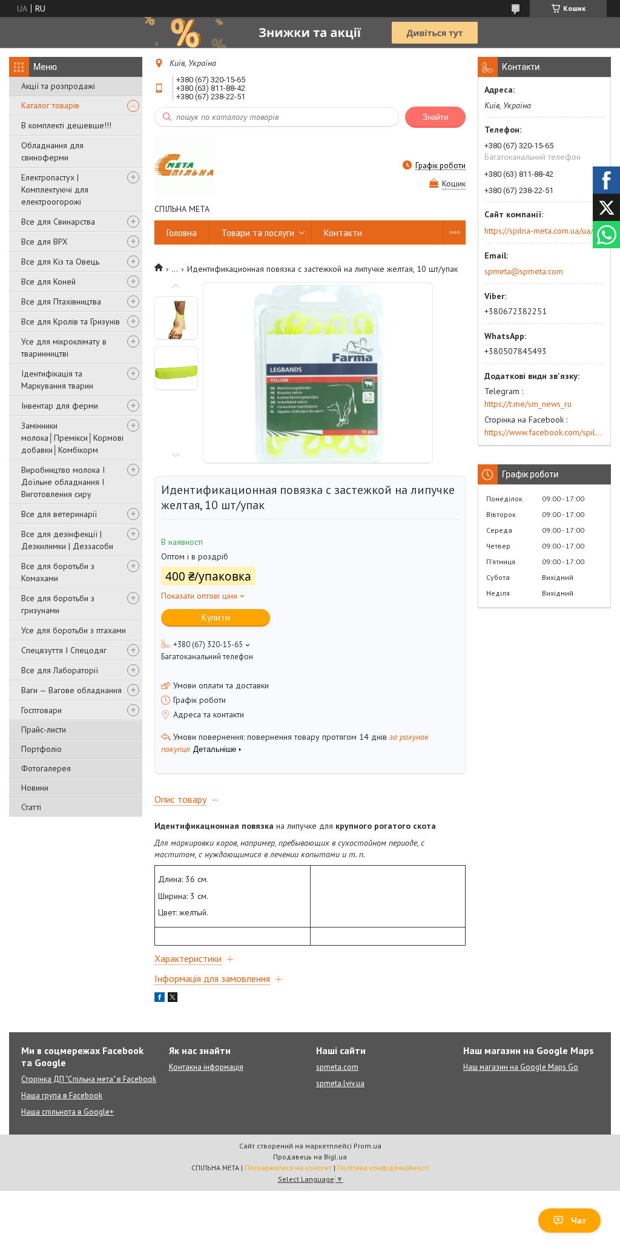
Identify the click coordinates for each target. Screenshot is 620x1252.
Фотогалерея (46, 768)
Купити (216, 617)
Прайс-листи (43, 729)
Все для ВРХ (44, 241)
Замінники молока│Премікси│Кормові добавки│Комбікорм (72, 437)
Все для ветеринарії (59, 514)
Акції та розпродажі (58, 86)
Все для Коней (48, 281)
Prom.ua (367, 1145)
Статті (31, 807)
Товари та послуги (258, 232)
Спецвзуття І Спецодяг (64, 650)
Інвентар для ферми (59, 405)
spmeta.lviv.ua (340, 1083)
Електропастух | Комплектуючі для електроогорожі (54, 189)
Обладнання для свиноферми (52, 151)
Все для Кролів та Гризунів (70, 321)
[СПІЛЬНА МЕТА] (184, 165)
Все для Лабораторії (59, 670)
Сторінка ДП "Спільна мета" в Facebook (88, 1079)
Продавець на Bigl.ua (310, 1156)
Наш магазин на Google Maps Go (520, 1067)
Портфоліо (41, 748)
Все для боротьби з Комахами (57, 572)
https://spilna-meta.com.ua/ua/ (538, 230)
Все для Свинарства (58, 221)
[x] (172, 998)
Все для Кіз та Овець (60, 261)
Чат (578, 1220)
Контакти (343, 232)
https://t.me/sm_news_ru (528, 403)
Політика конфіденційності (383, 1167)
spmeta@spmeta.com (523, 271)
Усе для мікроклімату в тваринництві (64, 347)
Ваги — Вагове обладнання (71, 690)
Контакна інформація (206, 1067)
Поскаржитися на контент (288, 1167)
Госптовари (41, 710)
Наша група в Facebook (61, 1095)
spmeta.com (337, 1067)
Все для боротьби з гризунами (57, 604)
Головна (182, 232)
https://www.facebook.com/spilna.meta (544, 432)
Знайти (435, 117)
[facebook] (159, 998)
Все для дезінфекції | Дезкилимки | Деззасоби (67, 540)
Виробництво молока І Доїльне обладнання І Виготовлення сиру (63, 481)
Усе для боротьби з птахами (73, 630)
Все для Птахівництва (61, 301)
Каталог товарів (50, 105)
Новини (34, 787)
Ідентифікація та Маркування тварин (57, 379)
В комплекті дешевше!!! (66, 125)
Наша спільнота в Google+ (67, 1112)
